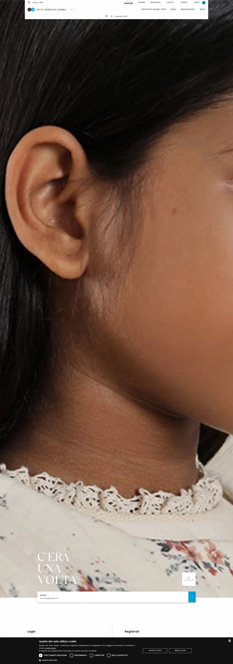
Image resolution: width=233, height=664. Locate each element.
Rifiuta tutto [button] (180, 650)
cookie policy (50, 648)
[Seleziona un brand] (71, 9)
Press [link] (202, 9)
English (184, 2)
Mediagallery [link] (188, 9)
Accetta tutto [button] (155, 650)
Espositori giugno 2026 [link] (153, 9)
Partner (141, 2)
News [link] (173, 9)
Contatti (170, 2)
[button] (89, 660)
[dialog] (116, 650)
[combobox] (229, 640)
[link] (198, 2)
